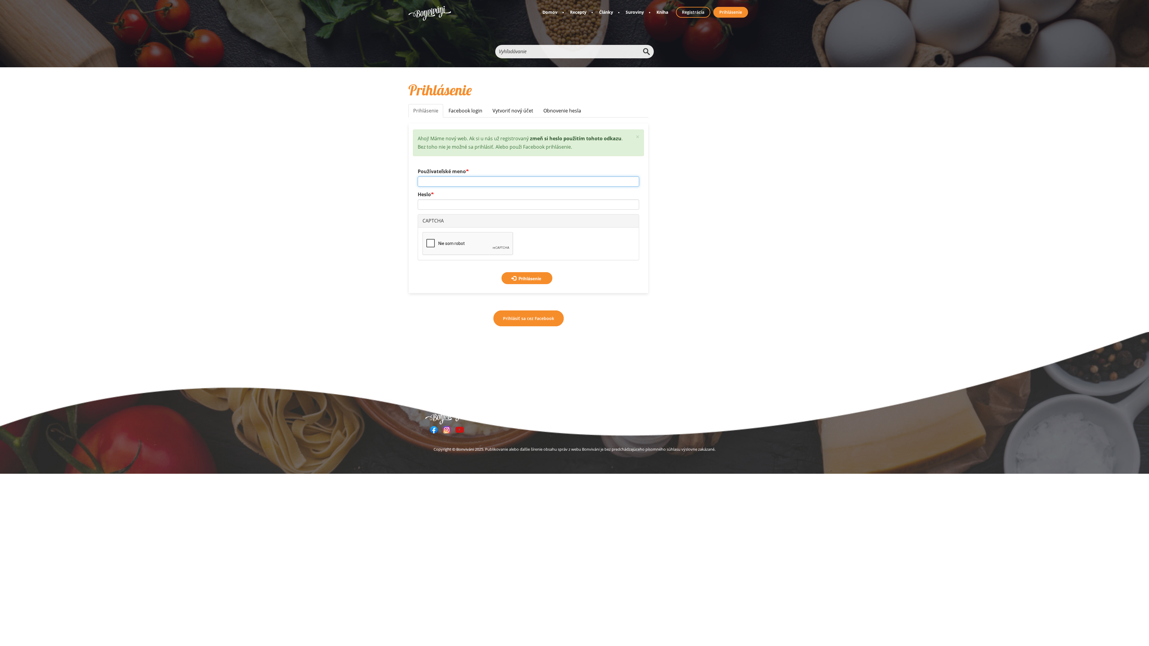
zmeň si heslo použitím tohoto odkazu (575, 138)
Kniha (662, 12)
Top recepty (539, 415)
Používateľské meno (442, 171)
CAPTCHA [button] (433, 220)
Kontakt (683, 415)
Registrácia (693, 12)
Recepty (578, 12)
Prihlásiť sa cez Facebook (528, 318)
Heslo (424, 194)
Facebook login (465, 110)
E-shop (606, 415)
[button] (637, 137)
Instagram (447, 430)
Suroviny (635, 12)
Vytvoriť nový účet (513, 110)
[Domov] (430, 13)
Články (606, 12)
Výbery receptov (575, 415)
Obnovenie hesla (562, 110)
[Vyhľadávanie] (646, 51)
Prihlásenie (730, 12)
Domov (549, 12)
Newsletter (632, 415)
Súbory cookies (715, 415)
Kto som (659, 415)
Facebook (434, 430)
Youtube (459, 430)
